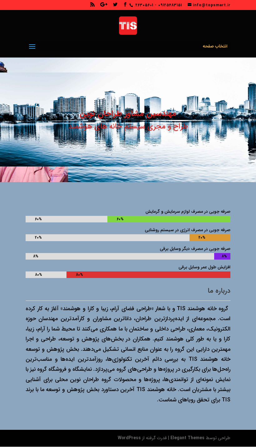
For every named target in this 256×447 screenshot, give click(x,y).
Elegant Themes (187, 438)
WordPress (129, 438)
